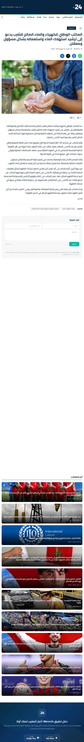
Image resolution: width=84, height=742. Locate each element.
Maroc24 (77, 49)
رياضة (23, 17)
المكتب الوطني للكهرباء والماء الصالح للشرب (45, 208)
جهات (58, 17)
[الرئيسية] (80, 28)
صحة (45, 17)
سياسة (51, 17)
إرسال (74, 244)
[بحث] (2, 17)
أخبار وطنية (78, 17)
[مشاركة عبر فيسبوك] (74, 56)
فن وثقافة (30, 17)
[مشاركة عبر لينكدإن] (62, 56)
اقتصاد (39, 17)
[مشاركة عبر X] (68, 56)
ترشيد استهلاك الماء (68, 208)
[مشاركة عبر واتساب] (80, 56)
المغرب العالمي (67, 17)
